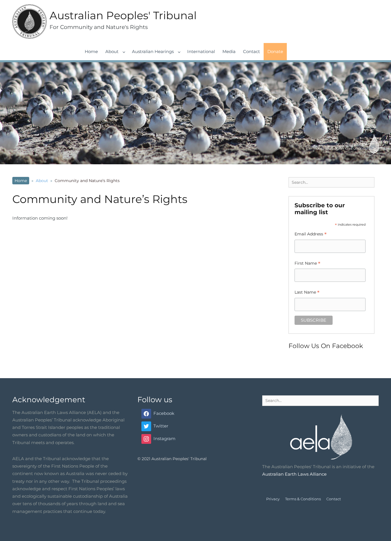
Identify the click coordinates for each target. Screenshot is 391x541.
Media (229, 51)
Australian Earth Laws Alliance (294, 474)
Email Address (311, 234)
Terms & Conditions (303, 499)
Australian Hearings (153, 51)
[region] (195, 113)
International (201, 51)
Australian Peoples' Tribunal (123, 15)
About (112, 51)
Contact (251, 51)
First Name (307, 263)
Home (91, 51)
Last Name (307, 292)
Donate (275, 51)
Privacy (273, 499)
